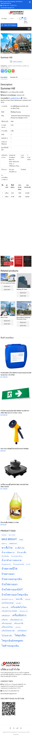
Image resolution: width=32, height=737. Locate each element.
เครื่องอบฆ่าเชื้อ (18, 623)
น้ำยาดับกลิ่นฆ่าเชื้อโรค (16, 556)
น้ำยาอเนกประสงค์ (18, 564)
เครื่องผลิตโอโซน (18, 607)
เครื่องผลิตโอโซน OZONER (9, 611)
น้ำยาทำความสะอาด (12, 560)
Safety (21, 539)
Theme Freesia (21, 732)
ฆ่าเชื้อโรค (7, 547)
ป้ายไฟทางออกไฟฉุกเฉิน (15, 594)
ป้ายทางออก (8, 573)
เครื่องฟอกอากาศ (23, 611)
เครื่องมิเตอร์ (6, 616)
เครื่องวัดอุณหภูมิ (7, 623)
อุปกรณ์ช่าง (18, 603)
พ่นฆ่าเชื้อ (19, 599)
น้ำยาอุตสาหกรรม (6, 564)
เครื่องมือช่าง (19, 615)
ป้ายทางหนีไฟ (9, 568)
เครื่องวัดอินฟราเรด (16, 620)
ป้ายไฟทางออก (10, 584)
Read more (7, 286)
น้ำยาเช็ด (28, 564)
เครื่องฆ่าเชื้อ (5, 607)
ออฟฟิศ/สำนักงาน (15, 98)
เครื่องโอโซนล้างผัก (8, 631)
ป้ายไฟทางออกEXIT (12, 589)
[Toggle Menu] (29, 29)
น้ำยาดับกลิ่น (5, 556)
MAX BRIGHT (9, 539)
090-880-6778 (5, 5)
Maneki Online (6, 732)
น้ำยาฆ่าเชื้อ (21, 553)
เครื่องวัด (5, 620)
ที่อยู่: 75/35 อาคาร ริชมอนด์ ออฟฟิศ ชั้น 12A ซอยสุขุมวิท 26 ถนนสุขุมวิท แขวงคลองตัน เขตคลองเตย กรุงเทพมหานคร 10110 (13, 686)
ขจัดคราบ (4, 543)
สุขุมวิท (10, 66)
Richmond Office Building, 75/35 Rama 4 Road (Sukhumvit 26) (11, 2)
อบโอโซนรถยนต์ (7, 603)
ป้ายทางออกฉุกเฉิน (12, 579)
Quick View (7, 289)
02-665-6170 (13, 5)
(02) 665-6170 (6, 691)
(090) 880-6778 (14, 691)
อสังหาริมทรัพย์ (17, 66)
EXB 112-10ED (12, 535)
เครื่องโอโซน (18, 627)
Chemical (4, 535)
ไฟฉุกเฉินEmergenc (12, 640)
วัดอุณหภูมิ (27, 599)
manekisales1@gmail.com (7, 7)
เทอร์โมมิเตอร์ (21, 631)
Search (17, 18)
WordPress (16, 734)
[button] (28, 36)
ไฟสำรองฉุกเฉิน (10, 645)
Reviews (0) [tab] (14, 77)
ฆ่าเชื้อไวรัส (19, 548)
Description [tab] (4, 77)
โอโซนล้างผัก (7, 636)
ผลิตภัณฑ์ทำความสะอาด (7, 599)
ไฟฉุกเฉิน (20, 635)
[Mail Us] (1, 693)
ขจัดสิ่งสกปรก (13, 543)
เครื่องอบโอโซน (7, 627)
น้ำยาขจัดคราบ (8, 552)
